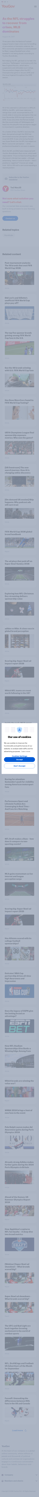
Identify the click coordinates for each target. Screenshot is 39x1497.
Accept (19, 759)
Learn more (25, 751)
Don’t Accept (19, 766)
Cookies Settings (19, 756)
